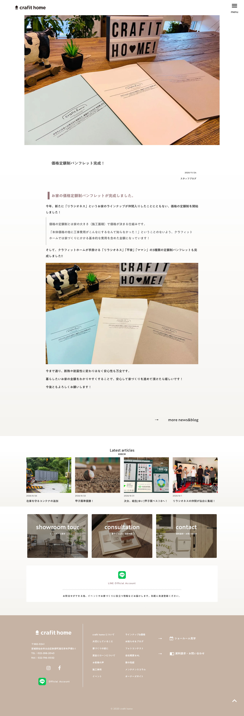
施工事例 (97, 669)
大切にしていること (102, 641)
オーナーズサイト (134, 676)
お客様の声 (98, 662)
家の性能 (129, 662)
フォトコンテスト (134, 648)
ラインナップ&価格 (135, 634)
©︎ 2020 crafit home (122, 708)
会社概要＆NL (132, 655)
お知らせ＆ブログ (134, 641)
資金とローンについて (103, 655)
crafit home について (103, 634)
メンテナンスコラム (135, 669)
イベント (97, 676)
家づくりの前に (100, 648)
